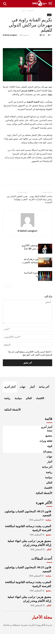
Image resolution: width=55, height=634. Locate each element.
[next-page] (9, 286)
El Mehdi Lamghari (10, 35)
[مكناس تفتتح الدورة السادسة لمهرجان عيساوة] (45, 276)
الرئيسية (30, 10)
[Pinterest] (36, 41)
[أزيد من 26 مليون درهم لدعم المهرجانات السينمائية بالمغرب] (45, 262)
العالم (49, 549)
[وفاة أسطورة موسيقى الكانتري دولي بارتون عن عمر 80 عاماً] (45, 249)
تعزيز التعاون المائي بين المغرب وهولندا (17, 198)
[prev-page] (4, 286)
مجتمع (48, 535)
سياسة (48, 520)
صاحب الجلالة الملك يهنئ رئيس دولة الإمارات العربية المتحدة (40, 199)
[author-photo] (27, 227)
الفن (23, 10)
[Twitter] (43, 41)
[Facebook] (49, 41)
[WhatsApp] (30, 41)
